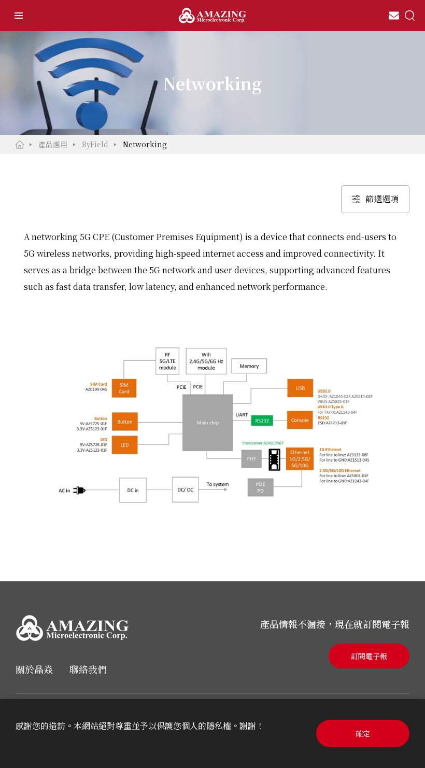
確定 (363, 733)
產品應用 (52, 144)
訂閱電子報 (369, 656)
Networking (145, 144)
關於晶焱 (34, 669)
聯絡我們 (88, 669)
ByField (95, 144)
